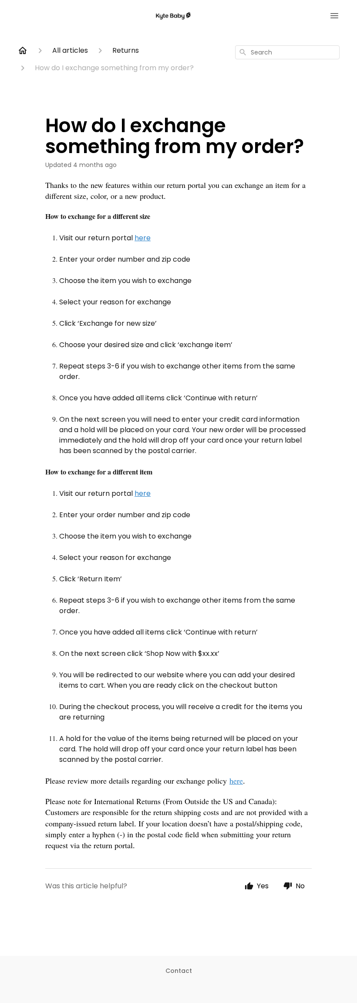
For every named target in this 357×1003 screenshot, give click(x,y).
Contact (178, 970)
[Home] (22, 50)
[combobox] (287, 52)
